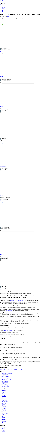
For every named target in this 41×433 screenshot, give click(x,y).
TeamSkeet (2, 195)
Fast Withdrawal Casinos (5, 401)
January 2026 (3, 428)
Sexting (3, 8)
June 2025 (3, 429)
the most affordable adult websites (7, 330)
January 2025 (3, 431)
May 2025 (3, 430)
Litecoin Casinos (4, 406)
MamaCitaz (2, 254)
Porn (2, 9)
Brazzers (1, 106)
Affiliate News (4, 390)
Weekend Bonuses (4, 423)
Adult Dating (3, 7)
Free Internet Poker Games (5, 377)
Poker (2, 411)
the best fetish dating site (9, 310)
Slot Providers (3, 419)
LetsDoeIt (1, 76)
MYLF (1, 284)
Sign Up (1, 51)
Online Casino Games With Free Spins (7, 373)
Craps (2, 398)
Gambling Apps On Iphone (5, 376)
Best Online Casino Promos (5, 386)
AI (2, 11)
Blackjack (3, 392)
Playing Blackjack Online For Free (6, 379)
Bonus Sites (3, 372)
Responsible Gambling (5, 413)
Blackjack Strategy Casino (5, 383)
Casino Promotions (4, 394)
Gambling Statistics (4, 403)
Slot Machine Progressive (5, 374)
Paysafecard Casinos (4, 410)
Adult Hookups (4, 389)
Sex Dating (3, 417)
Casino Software (4, 396)
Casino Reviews (4, 395)
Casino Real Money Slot (5, 384)
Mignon (8, 16)
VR (2, 10)
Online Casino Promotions (5, 381)
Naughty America (3, 166)
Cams (2, 393)
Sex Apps (3, 415)
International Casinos (4, 405)
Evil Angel (2, 225)
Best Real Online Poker (5, 382)
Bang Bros (2, 136)
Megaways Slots (4, 408)
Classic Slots (3, 397)
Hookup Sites (3, 404)
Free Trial (1, 81)
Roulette (3, 414)
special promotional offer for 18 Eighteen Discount (16, 300)
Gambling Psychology (5, 402)
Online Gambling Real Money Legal (6, 380)
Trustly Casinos (4, 421)
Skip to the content (2, 0)
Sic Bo (3, 418)
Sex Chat (3, 416)
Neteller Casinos (4, 409)
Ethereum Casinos (4, 400)
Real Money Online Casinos (5, 378)
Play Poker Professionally (5, 375)
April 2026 (3, 427)
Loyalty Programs (4, 407)
